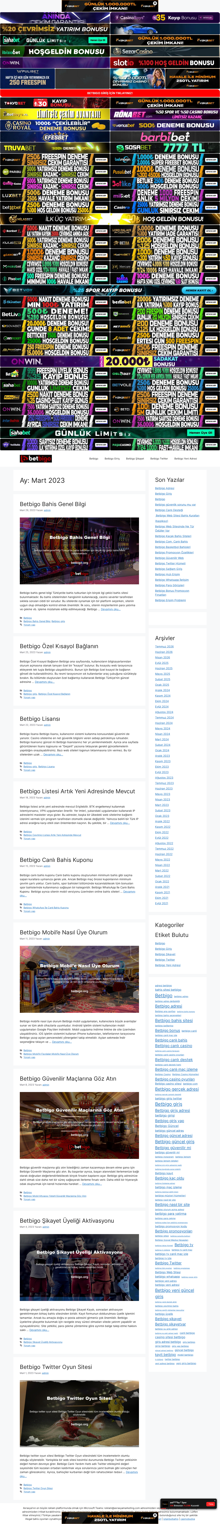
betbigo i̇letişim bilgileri (166, 1161)
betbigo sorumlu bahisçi (180, 1236)
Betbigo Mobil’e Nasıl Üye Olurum (63, 932)
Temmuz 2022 (164, 848)
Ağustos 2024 (164, 712)
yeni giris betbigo (186, 1363)
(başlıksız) (161, 521)
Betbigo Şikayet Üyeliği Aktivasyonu (67, 1220)
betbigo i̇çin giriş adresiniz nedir (168, 1165)
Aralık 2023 (162, 755)
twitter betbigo (172, 1359)
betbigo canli (189, 1030)
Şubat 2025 (162, 679)
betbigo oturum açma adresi (169, 1209)
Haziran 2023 (164, 788)
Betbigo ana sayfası (165, 1011)
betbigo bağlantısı (164, 1025)
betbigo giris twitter (168, 1098)
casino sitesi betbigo (170, 1337)
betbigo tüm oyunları (163, 1268)
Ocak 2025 (162, 684)
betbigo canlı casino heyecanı (167, 1051)
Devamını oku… (111, 609)
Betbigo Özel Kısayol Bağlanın (59, 646)
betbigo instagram (164, 1156)
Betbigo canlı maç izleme (176, 1069)
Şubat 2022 (162, 876)
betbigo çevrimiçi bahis (166, 1306)
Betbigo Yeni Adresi (185, 458)
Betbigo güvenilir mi (173, 1147)
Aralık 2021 (162, 887)
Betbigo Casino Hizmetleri (185, 1074)
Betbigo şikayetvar (170, 1324)
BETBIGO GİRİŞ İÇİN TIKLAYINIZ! (110, 93)
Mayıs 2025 (162, 673)
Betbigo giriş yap (169, 1121)
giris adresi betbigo (168, 1342)
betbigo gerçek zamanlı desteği (168, 1094)
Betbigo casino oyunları (175, 1079)
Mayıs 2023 (162, 794)
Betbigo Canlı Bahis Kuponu (56, 859)
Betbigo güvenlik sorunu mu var (175, 504)
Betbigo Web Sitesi (168, 1272)
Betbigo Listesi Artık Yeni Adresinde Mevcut (77, 791)
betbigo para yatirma (170, 1214)
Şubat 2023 (162, 810)
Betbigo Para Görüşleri (169, 585)
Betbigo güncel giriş (175, 1141)
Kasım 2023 (163, 761)
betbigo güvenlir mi (167, 1152)
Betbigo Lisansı (40, 718)
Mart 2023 (162, 805)
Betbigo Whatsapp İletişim (172, 579)
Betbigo (93, 458)
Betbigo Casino (163, 1074)
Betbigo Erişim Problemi (170, 600)
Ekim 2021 (161, 897)
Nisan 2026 (162, 657)
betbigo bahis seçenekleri (168, 1015)
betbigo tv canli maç (182, 1250)
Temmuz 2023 (164, 783)
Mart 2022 (162, 870)
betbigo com (190, 1083)
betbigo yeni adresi (167, 1284)
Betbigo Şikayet (135, 458)
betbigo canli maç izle (166, 1035)
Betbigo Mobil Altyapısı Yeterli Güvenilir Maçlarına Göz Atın (55, 1196)
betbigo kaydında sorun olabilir (168, 1169)
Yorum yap (29, 624)
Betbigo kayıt (164, 1173)
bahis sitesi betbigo (168, 989)
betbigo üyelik (164, 1314)
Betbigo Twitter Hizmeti (170, 563)
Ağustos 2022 (164, 843)
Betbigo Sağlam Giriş (168, 569)
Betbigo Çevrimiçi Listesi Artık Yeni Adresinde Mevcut (52, 835)
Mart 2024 (162, 739)
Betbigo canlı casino (173, 1045)
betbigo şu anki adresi (166, 1329)
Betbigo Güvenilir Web (169, 558)
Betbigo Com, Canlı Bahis (171, 541)
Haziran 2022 (163, 854)
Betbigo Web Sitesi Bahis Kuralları (177, 515)
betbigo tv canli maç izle (171, 1254)
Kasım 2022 (162, 826)
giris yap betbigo (180, 1346)
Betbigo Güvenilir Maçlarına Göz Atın (68, 1078)
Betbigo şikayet (168, 1319)
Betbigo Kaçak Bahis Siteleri (173, 536)
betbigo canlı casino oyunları (169, 1054)
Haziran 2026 (164, 652)
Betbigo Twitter (159, 458)
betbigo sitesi (162, 1236)
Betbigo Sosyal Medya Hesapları (171, 1240)
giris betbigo (189, 1342)
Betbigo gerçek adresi (177, 1089)
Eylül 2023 (162, 772)
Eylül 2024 (162, 706)
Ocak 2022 (162, 881)
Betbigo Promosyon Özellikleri (174, 552)
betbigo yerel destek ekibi (166, 1302)
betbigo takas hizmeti (164, 1246)
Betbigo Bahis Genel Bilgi (53, 504)
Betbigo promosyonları (173, 1231)
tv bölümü (159, 1359)
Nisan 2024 (162, 734)
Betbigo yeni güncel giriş (174, 1293)
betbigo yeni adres (166, 1280)
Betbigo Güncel (167, 1126)
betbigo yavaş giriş (189, 1277)
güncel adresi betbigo (164, 1350)
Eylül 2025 (161, 663)
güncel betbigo (184, 1350)
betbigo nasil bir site (165, 1200)
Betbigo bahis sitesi (174, 1020)
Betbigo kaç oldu (169, 1178)
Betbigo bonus (167, 1030)
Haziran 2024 (164, 723)
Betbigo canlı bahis (171, 1040)
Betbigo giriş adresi (172, 1110)
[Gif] (110, 219)
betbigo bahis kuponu (186, 1012)
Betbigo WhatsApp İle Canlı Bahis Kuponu (46, 907)
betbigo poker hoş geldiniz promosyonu (171, 1223)
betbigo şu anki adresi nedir (166, 1333)
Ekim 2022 (162, 832)
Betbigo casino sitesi (168, 1083)
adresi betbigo (163, 985)
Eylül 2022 (161, 837)
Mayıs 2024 (162, 728)
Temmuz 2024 (164, 717)
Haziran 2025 (163, 668)
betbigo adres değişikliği (167, 1001)
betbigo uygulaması (182, 1268)
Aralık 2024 (162, 690)
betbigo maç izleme (168, 1187)
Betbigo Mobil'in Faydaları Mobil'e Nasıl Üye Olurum (51, 1053)
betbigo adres (181, 996)
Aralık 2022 (162, 821)
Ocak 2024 (162, 750)
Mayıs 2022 (162, 859)
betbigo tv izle (163, 1258)
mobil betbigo (185, 1354)
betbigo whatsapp (167, 1276)
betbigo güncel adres (169, 1130)
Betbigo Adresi (164, 488)
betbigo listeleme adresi (165, 1183)
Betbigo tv (184, 1244)
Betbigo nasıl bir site (172, 1204)
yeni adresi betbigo (165, 1363)
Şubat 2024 (162, 744)
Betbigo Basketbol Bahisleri (173, 547)
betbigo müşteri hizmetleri (170, 1195)
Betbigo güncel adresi (173, 1135)
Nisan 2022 (162, 865)
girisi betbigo (162, 1346)
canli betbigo (187, 1333)
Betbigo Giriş (112, 458)
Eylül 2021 (161, 903)
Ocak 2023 (162, 816)
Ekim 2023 (162, 766)
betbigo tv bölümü (162, 1250)
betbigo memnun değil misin (166, 1192)
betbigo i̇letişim (183, 1156)
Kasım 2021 (162, 892)
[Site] (55, 159)
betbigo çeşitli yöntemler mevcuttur (169, 1310)
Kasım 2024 (163, 695)
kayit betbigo (165, 1355)
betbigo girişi (165, 1115)
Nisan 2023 (162, 799)
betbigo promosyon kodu (171, 1226)
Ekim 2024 (162, 701)
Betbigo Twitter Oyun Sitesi (56, 1366)
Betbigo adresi (168, 1006)
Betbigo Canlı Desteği (169, 510)
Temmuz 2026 (164, 646)
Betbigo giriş (58, 621)
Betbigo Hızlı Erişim (167, 574)
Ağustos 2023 (164, 777)
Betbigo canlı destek (174, 1059)
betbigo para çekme (165, 1218)
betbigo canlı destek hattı (168, 1064)
